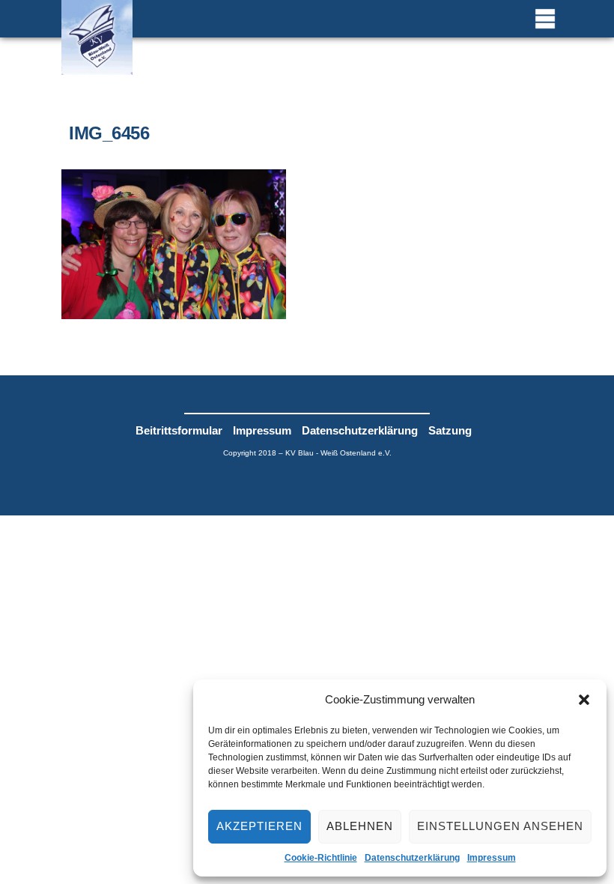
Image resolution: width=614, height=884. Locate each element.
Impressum (491, 858)
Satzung (450, 430)
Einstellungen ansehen (500, 826)
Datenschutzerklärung (412, 858)
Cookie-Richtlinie (321, 858)
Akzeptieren (259, 826)
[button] (584, 699)
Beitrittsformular (179, 430)
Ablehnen (359, 826)
